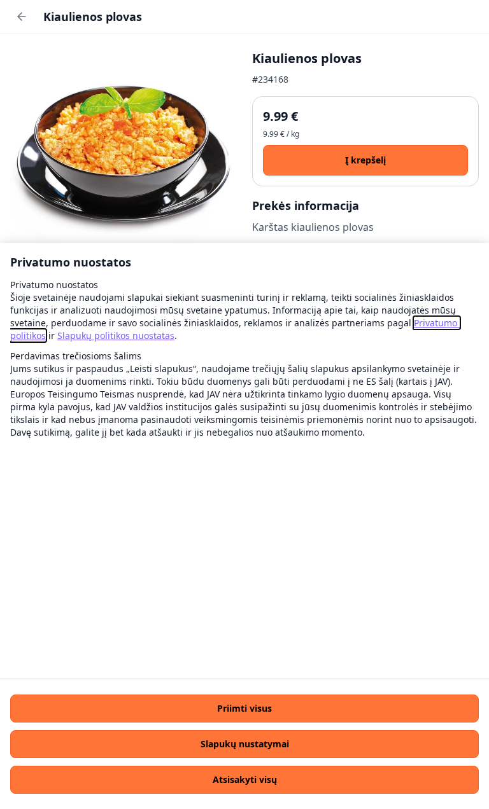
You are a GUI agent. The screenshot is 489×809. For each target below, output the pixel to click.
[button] (244, 709)
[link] (115, 335)
